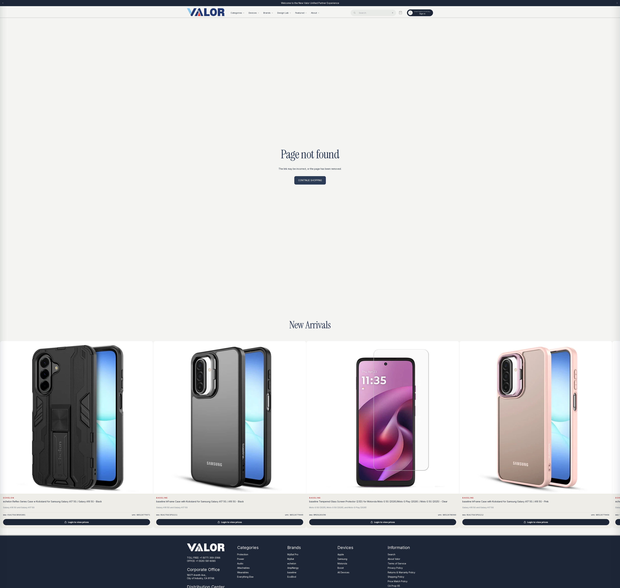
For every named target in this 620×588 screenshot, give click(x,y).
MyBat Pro (292, 554)
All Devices (343, 572)
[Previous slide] (3, 3)
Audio (240, 563)
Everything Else (245, 576)
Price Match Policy (397, 581)
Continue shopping (310, 180)
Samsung (342, 559)
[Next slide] (617, 3)
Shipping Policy (396, 576)
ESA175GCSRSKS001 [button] (16, 515)
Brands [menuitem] (267, 12)
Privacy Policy (395, 567)
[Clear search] (392, 12)
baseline (291, 572)
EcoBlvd (291, 576)
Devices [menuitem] (253, 12)
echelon (291, 563)
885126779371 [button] (143, 515)
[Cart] (400, 12)
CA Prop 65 (394, 585)
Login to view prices (78, 522)
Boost (341, 567)
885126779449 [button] (296, 515)
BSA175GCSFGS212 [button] (475, 515)
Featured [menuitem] (299, 12)
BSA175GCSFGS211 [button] (169, 515)
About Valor (394, 559)
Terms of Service (397, 563)
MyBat (290, 559)
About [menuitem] (314, 12)
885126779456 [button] (602, 515)
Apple (341, 554)
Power (240, 559)
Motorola (342, 563)
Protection (242, 554)
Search (391, 554)
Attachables (243, 567)
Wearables (243, 572)
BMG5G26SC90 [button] (320, 515)
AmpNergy (293, 567)
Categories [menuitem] (236, 12)
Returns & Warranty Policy (401, 572)
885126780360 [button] (449, 515)
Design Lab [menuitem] (283, 12)
